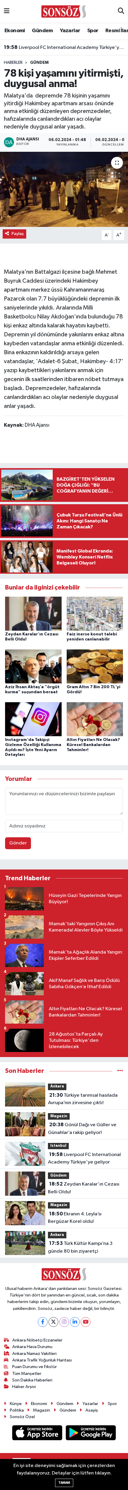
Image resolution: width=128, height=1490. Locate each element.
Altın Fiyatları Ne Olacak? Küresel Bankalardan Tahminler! (93, 745)
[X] (53, 1322)
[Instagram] (64, 1322)
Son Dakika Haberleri (32, 1380)
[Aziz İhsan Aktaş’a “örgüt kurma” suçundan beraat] (33, 666)
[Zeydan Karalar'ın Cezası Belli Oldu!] (33, 613)
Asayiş (91, 1410)
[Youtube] (85, 1322)
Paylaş (18, 233)
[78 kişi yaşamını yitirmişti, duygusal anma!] (64, 189)
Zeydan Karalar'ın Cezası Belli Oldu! (83, 1188)
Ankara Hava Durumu (32, 1346)
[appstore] (38, 1434)
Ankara (57, 1086)
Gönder (18, 843)
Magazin (58, 1116)
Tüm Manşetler (26, 1373)
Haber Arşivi (24, 1386)
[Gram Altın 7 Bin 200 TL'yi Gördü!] (95, 666)
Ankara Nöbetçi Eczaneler (37, 1340)
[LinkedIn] (75, 1322)
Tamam (64, 1482)
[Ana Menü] (7, 11)
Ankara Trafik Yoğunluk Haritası (42, 1360)
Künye (16, 1403)
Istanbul (58, 1146)
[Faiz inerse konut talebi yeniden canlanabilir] (95, 613)
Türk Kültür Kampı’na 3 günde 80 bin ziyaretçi (80, 1247)
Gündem (42, 30)
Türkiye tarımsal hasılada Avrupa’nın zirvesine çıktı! (83, 1099)
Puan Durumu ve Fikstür (34, 1366)
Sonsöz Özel (22, 1417)
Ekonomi (14, 30)
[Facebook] (43, 1322)
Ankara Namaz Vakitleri (34, 1353)
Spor (93, 30)
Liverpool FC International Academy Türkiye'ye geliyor (64, 47)
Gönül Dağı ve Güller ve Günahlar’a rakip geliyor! (82, 1128)
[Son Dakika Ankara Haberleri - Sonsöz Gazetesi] (63, 11)
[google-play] (91, 1434)
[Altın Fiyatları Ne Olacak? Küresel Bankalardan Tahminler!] (95, 719)
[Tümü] (120, 1070)
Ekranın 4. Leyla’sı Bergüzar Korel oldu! (75, 1217)
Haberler (13, 63)
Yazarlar (70, 30)
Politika (17, 1410)
